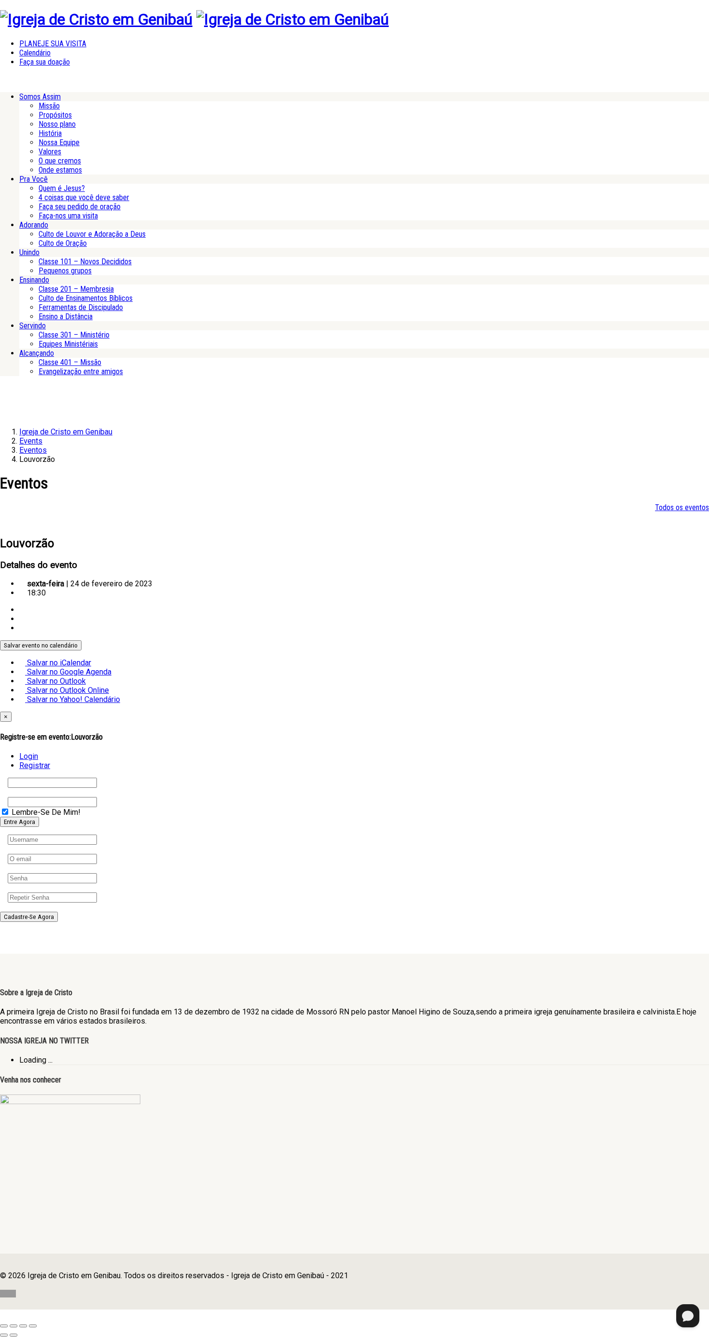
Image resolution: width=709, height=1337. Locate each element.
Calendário (35, 52)
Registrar (34, 765)
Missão (49, 105)
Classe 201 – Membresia (76, 289)
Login (28, 756)
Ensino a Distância (66, 316)
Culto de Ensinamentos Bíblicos (86, 298)
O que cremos (60, 160)
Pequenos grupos (65, 270)
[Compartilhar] (23, 1325)
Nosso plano (57, 124)
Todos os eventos (682, 507)
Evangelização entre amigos (81, 371)
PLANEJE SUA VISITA (52, 43)
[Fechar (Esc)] (33, 1325)
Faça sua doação (44, 62)
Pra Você (33, 179)
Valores (50, 151)
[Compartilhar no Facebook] (22, 609)
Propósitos (55, 115)
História (50, 133)
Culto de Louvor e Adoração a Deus (92, 234)
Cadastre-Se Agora (29, 916)
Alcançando (36, 353)
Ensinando (34, 279)
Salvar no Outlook (55, 681)
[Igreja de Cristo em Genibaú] (96, 19)
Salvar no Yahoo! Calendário (72, 699)
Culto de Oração (63, 243)
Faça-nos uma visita (68, 215)
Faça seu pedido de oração (80, 206)
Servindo (32, 325)
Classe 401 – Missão (70, 362)
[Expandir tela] (13, 1325)
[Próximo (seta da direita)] (13, 1335)
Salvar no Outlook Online (67, 690)
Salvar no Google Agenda (68, 671)
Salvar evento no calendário (41, 645)
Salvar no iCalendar (58, 662)
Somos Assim (40, 96)
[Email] (22, 628)
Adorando (33, 225)
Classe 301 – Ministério (74, 334)
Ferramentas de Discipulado (81, 307)
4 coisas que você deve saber (84, 197)
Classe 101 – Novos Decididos (85, 261)
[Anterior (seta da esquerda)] (4, 1335)
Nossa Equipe (59, 142)
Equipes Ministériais (68, 344)
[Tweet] (22, 618)
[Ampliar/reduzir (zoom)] (4, 1325)
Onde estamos (60, 170)
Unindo (29, 252)
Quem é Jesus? (62, 188)
